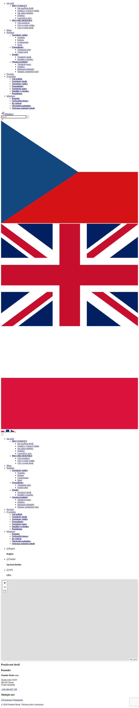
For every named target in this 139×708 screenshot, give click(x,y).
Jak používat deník (25, 8)
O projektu (11, 76)
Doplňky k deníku (25, 59)
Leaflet (134, 659)
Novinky (10, 74)
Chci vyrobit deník (25, 28)
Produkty (10, 32)
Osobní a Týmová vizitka (28, 10)
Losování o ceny (24, 18)
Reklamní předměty (25, 69)
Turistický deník (24, 57)
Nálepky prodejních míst (27, 71)
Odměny (21, 15)
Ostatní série (22, 52)
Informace (11, 96)
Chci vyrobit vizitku (25, 25)
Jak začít (10, 3)
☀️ (2, 119)
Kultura (20, 40)
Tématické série (24, 50)
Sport (19, 45)
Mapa (9, 30)
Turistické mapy (24, 64)
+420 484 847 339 (9, 689)
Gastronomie (22, 42)
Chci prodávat (23, 23)
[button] (5, 583)
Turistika (21, 37)
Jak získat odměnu (25, 13)
